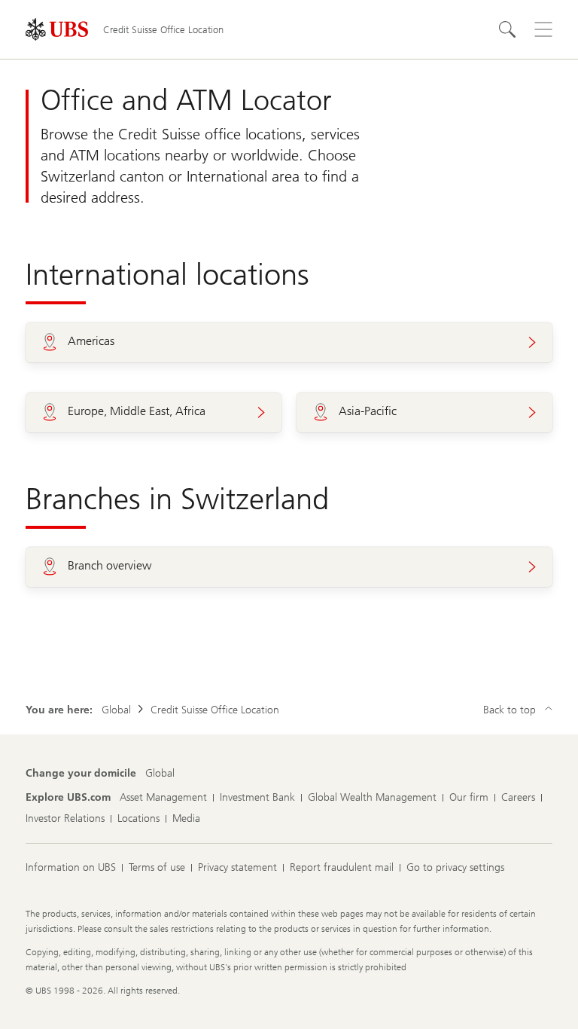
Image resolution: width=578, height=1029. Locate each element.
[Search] (507, 29)
